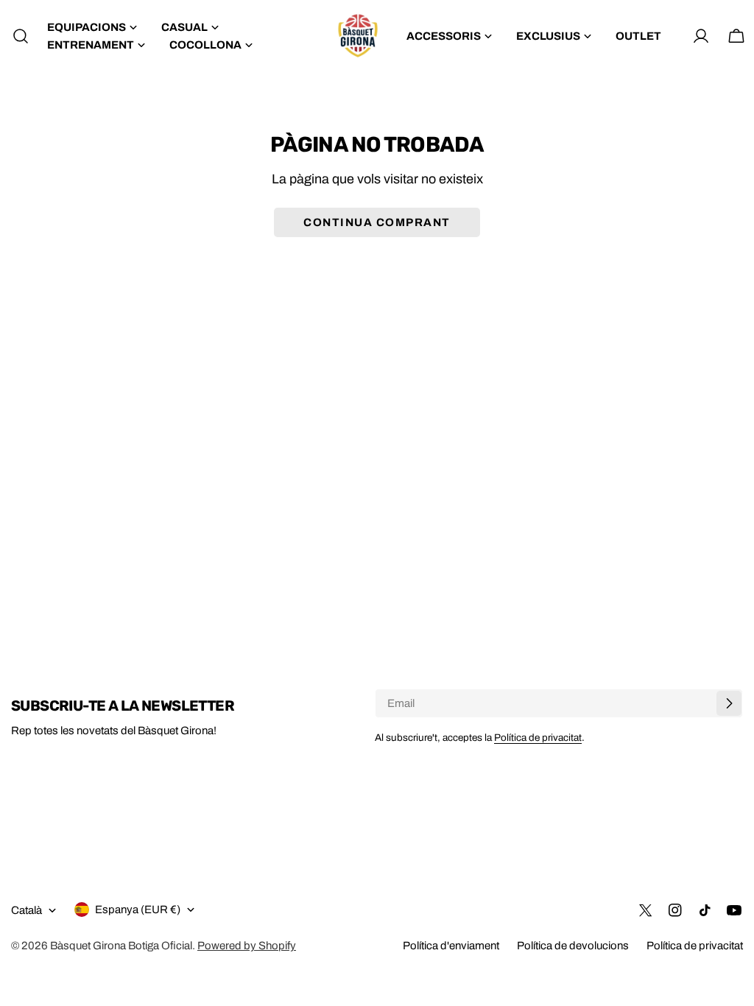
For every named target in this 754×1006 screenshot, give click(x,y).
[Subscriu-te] (728, 703)
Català (26, 910)
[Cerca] (16, 36)
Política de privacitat (538, 737)
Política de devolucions (573, 946)
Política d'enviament (451, 946)
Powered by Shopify (246, 946)
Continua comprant (377, 222)
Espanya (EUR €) (137, 909)
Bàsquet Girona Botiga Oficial (121, 946)
